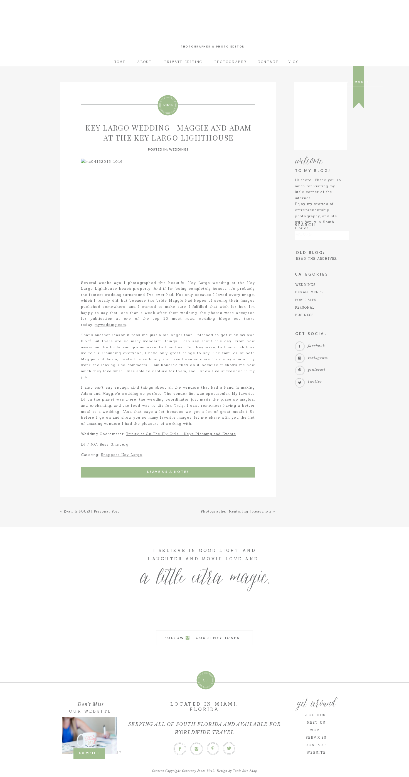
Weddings (179, 149)
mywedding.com (110, 325)
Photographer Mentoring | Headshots (236, 511)
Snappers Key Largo (121, 455)
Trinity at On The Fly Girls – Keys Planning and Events (181, 434)
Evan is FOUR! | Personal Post (92, 511)
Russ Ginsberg (114, 444)
